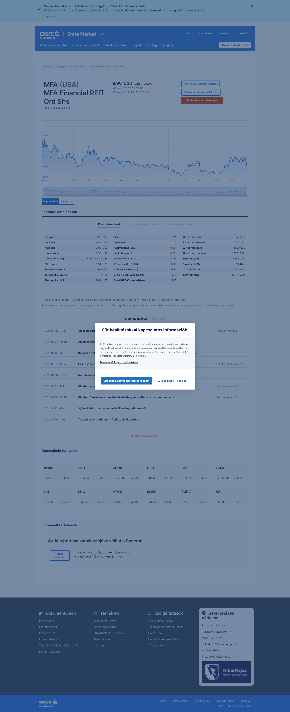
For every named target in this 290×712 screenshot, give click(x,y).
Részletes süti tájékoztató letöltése (119, 362)
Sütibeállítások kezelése (171, 380)
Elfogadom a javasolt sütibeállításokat (126, 380)
